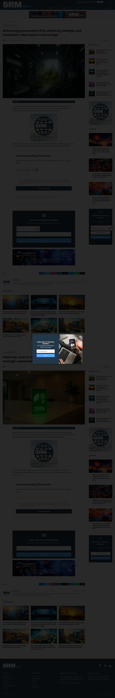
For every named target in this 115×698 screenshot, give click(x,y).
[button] (80, 336)
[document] (57, 349)
